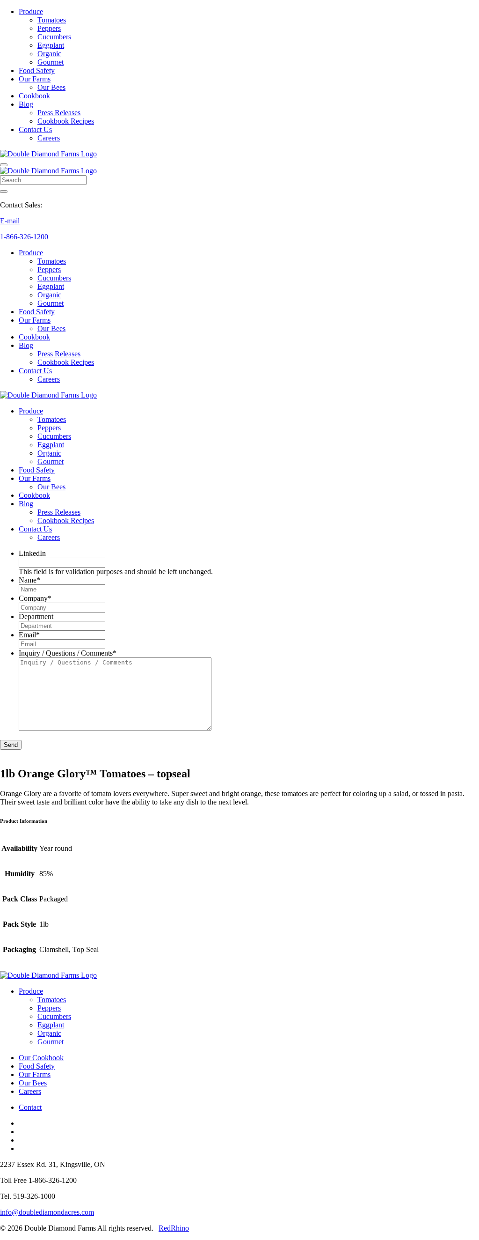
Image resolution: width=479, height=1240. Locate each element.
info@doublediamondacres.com (47, 1212)
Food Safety (37, 70)
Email (29, 635)
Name (29, 580)
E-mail (10, 221)
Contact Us (35, 129)
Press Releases (58, 113)
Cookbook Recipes (65, 121)
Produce (31, 11)
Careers (48, 138)
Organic (49, 54)
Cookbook (34, 96)
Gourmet (50, 62)
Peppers (49, 28)
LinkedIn (32, 553)
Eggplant (50, 45)
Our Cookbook (41, 1058)
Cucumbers (54, 37)
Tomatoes (51, 20)
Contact (30, 1107)
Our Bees (51, 87)
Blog (26, 104)
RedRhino (174, 1228)
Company (35, 598)
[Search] (3, 191)
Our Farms (35, 79)
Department (36, 616)
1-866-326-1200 (24, 237)
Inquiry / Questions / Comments (67, 653)
